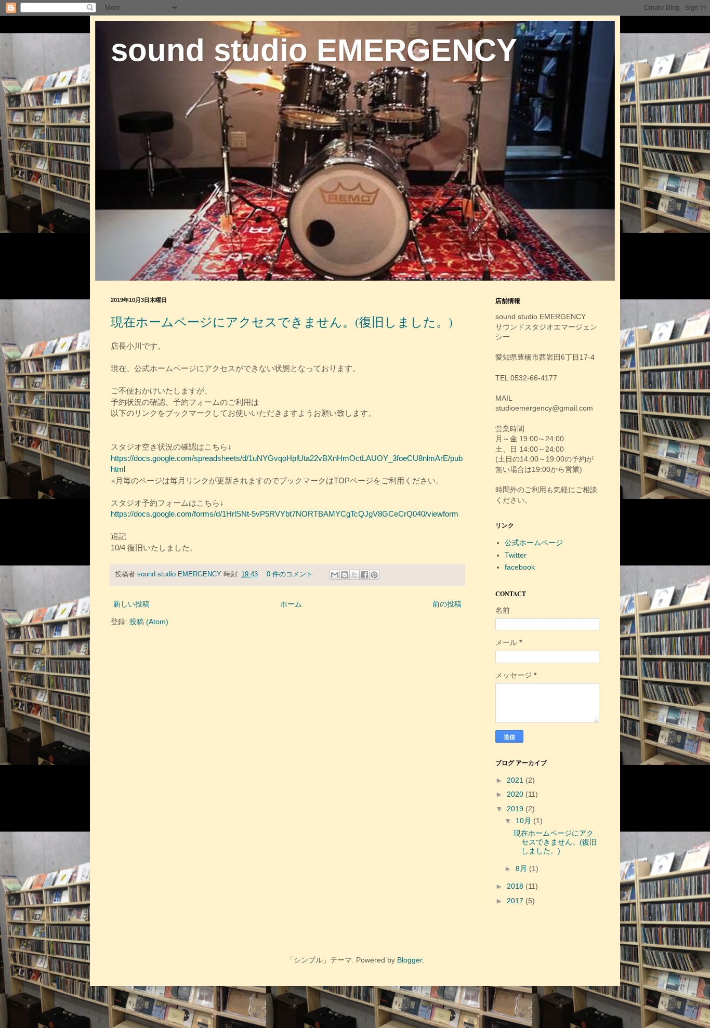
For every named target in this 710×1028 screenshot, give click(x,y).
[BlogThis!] (344, 575)
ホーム (291, 604)
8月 (522, 868)
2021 (516, 780)
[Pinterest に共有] (374, 575)
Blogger (409, 960)
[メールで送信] (335, 575)
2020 (516, 794)
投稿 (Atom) (148, 621)
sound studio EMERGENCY (314, 50)
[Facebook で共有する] (364, 575)
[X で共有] (354, 575)
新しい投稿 (131, 604)
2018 (516, 886)
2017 (516, 901)
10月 (524, 820)
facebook (520, 567)
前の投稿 (447, 604)
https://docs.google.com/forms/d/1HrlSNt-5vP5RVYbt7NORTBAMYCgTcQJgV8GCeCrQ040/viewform (284, 513)
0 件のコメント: (292, 574)
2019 (516, 809)
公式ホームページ (534, 542)
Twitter (516, 555)
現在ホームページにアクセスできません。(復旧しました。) (282, 321)
